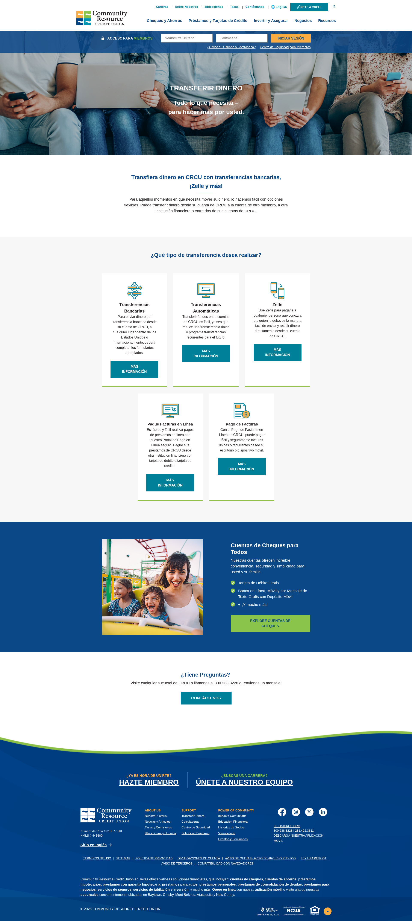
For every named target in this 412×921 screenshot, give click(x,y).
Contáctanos (254, 6)
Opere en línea (224, 889)
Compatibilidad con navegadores (225, 863)
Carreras (162, 6)
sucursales (89, 895)
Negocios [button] (303, 20)
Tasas (234, 6)
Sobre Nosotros (186, 6)
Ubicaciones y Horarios (160, 833)
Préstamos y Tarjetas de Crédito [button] (218, 20)
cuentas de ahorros (281, 879)
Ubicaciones (214, 6)
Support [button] (189, 810)
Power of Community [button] (236, 810)
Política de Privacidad (154, 858)
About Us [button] (153, 810)
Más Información (134, 369)
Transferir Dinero (193, 815)
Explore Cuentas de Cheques (270, 623)
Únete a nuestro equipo (244, 782)
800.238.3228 (283, 830)
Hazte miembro (149, 782)
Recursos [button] (327, 20)
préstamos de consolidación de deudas (270, 884)
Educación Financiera (233, 821)
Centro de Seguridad (196, 827)
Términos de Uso (97, 858)
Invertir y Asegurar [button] (271, 20)
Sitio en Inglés (93, 845)
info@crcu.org (287, 826)
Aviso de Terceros (176, 863)
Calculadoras (190, 821)
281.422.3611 (304, 830)
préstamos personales (217, 884)
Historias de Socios (231, 827)
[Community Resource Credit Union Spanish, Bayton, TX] (101, 21)
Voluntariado (226, 833)
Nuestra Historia (156, 815)
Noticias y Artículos (157, 821)
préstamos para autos (180, 884)
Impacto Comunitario (232, 815)
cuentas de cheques (246, 879)
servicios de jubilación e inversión (161, 889)
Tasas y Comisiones (158, 827)
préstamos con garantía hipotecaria (131, 884)
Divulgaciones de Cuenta (199, 858)
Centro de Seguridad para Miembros (285, 47)
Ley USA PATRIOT (314, 858)
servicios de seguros (114, 889)
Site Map (123, 858)
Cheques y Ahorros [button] (164, 20)
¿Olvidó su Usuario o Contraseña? (231, 47)
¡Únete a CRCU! (309, 7)
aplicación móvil (268, 889)
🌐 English (279, 7)
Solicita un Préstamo (195, 833)
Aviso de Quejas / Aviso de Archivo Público (260, 858)
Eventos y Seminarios (233, 839)
